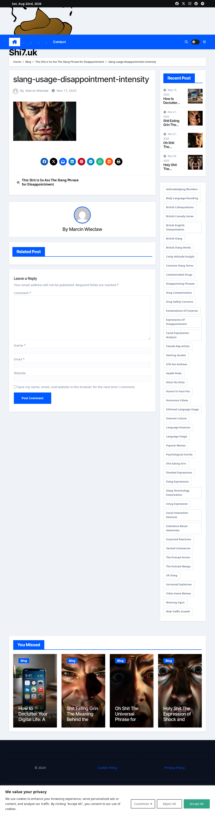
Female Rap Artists (178, 346)
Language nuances (178, 427)
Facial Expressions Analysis (177, 335)
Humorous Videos (177, 400)
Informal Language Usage (182, 409)
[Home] (14, 42)
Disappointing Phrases (180, 283)
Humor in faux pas (178, 391)
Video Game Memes (178, 593)
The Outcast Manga (178, 566)
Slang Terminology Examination (178, 493)
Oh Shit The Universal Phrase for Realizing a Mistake (127, 719)
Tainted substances (178, 548)
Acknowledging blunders (182, 189)
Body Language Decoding (182, 198)
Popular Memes (176, 445)
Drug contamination (179, 292)
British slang (174, 238)
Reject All (169, 804)
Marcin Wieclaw (37, 90)
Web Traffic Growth (178, 611)
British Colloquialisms (180, 207)
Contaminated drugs (179, 274)
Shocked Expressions (179, 472)
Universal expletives (179, 584)
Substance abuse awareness (176, 528)
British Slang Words (178, 247)
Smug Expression (177, 504)
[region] (107, 800)
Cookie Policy (107, 767)
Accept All (197, 804)
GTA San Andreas (176, 364)
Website (20, 373)
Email (19, 359)
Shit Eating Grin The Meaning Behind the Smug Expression (82, 719)
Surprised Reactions (178, 539)
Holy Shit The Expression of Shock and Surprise (177, 717)
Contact (59, 42)
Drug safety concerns (179, 301)
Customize (141, 804)
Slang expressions (177, 481)
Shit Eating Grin (176, 463)
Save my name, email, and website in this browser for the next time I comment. (76, 387)
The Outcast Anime (178, 557)
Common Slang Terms (179, 265)
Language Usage (176, 436)
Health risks (174, 373)
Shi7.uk (23, 52)
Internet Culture (176, 418)
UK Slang (171, 575)
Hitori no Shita (175, 382)
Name (20, 345)
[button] (204, 42)
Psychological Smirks (179, 454)
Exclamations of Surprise (182, 311)
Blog (24, 661)
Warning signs (175, 602)
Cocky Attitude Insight (180, 256)
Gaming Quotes (176, 355)
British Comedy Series (180, 216)
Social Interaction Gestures (177, 515)
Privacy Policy (175, 767)
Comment (22, 293)
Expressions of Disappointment (176, 322)
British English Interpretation (175, 227)
